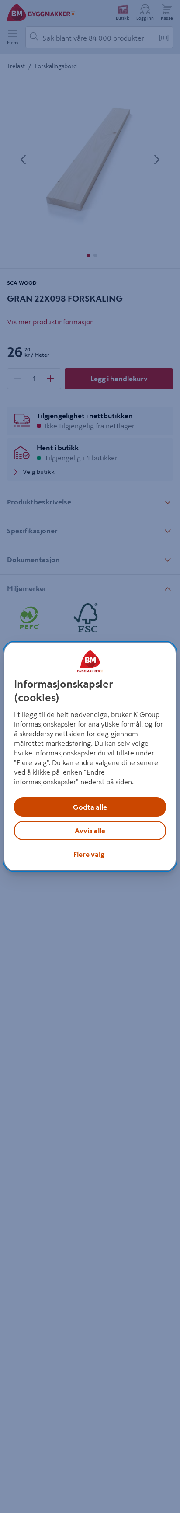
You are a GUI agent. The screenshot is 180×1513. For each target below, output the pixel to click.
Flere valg (88, 854)
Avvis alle (90, 830)
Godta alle (90, 806)
